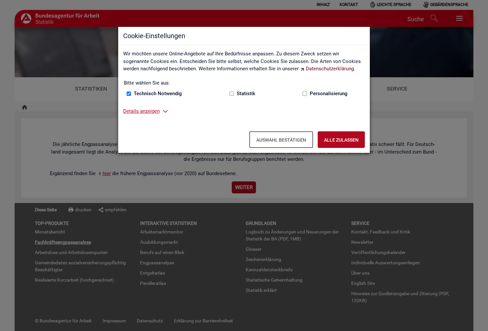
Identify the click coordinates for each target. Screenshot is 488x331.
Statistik (246, 94)
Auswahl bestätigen (281, 140)
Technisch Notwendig (158, 94)
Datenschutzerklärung (330, 69)
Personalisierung (329, 94)
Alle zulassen (341, 140)
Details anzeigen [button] (141, 111)
